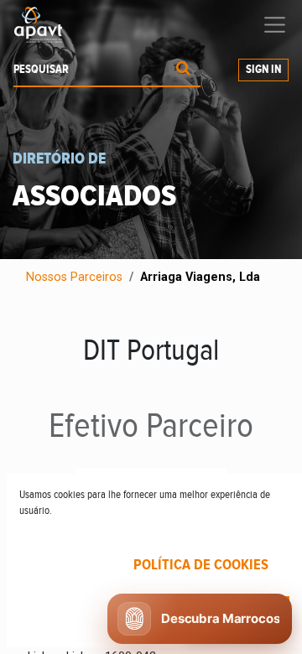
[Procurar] (183, 70)
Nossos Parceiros (74, 277)
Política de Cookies (200, 565)
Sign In (263, 69)
